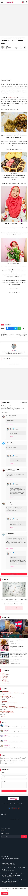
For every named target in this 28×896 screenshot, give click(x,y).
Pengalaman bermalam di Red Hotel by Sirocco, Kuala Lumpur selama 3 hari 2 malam (18, 654)
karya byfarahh (22, 760)
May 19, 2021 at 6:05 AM (14, 554)
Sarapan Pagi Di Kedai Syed (8, 697)
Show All (3, 716)
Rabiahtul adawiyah (11, 415)
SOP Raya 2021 (12, 97)
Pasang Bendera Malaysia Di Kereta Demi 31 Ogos (13, 693)
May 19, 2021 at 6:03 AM (14, 456)
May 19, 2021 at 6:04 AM (14, 484)
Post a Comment (14, 574)
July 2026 (4, 676)
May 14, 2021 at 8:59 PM (10, 417)
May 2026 (4, 679)
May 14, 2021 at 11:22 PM (10, 470)
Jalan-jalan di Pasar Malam (8, 712)
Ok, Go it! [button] (5, 893)
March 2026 (5, 681)
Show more (24, 358)
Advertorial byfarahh (15, 758)
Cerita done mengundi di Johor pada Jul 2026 (18, 640)
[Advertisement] (14, 20)
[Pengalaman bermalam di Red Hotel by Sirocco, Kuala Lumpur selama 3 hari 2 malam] (4, 655)
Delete (11, 424)
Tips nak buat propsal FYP (8, 863)
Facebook (10, 328)
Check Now (3, 890)
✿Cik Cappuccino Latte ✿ (12, 469)
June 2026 (4, 677)
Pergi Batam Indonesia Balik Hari (9, 702)
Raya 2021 (7, 37)
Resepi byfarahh (4, 760)
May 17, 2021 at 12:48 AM (10, 534)
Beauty (23, 758)
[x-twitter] (12, 808)
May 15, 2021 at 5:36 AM (10, 504)
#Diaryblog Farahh (5, 758)
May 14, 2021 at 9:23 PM (10, 443)
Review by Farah (13, 760)
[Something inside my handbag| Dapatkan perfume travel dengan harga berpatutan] (4, 648)
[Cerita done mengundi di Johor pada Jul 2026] (4, 642)
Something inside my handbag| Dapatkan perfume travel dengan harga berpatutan (17, 648)
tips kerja (11, 763)
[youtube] (14, 808)
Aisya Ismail (9, 442)
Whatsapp (19, 328)
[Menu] (2, 2)
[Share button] (23, 328)
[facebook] (9, 808)
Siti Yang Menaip (10, 533)
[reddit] (19, 808)
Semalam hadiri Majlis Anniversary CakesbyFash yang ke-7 (17, 660)
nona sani (8, 503)
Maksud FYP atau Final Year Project (10, 858)
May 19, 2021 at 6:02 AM (14, 429)
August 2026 (5, 674)
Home (2, 37)
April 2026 (4, 680)
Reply (7, 424)
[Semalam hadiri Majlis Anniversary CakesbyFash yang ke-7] (4, 661)
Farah (13, 350)
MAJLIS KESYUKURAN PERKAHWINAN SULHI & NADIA (14, 707)
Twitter (16, 328)
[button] (23, 2)
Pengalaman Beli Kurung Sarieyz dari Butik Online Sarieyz (14, 868)
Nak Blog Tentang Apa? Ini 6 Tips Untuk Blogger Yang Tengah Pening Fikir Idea (13, 880)
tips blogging (4, 763)
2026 (3, 673)
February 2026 (5, 683)
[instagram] (16, 808)
